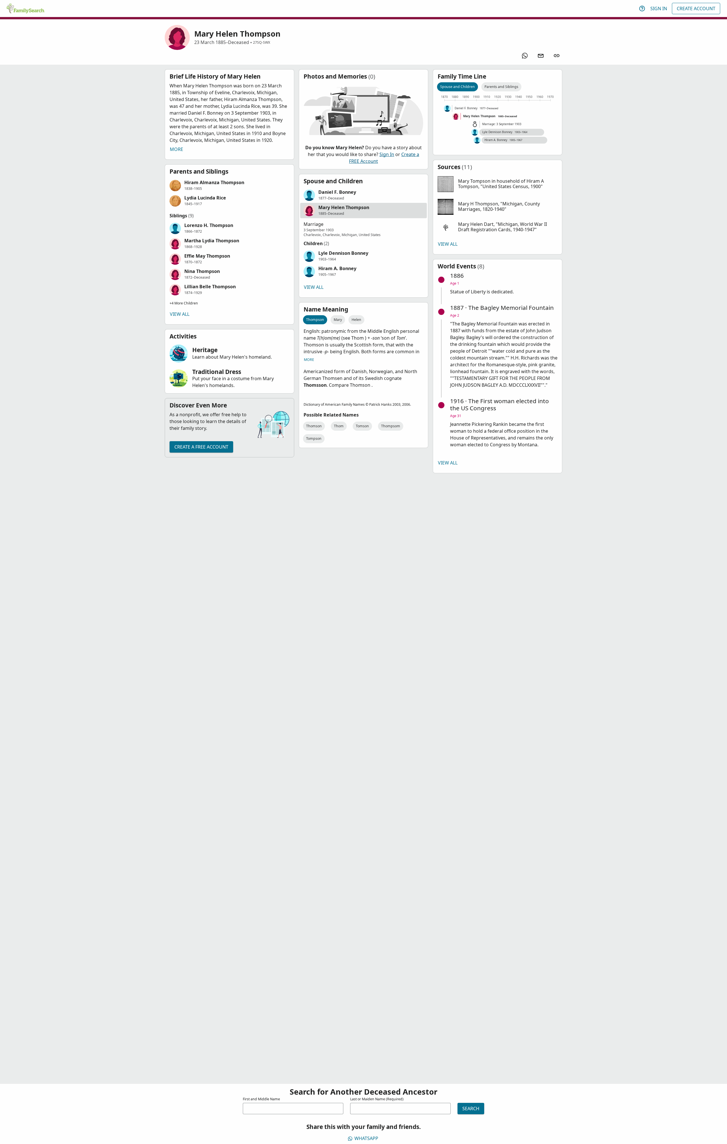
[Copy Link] (556, 55)
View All (179, 314)
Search (470, 1108)
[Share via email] (540, 55)
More (176, 149)
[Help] (642, 8)
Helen (356, 319)
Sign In (658, 8)
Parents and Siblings (501, 86)
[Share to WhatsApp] (524, 55)
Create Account (696, 8)
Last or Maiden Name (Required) (377, 1099)
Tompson (313, 438)
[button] (229, 185)
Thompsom (390, 426)
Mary (338, 319)
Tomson (362, 426)
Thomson (314, 426)
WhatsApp (366, 1138)
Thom (339, 426)
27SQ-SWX (261, 42)
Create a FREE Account (201, 447)
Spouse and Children (457, 86)
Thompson (315, 319)
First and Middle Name (261, 1099)
